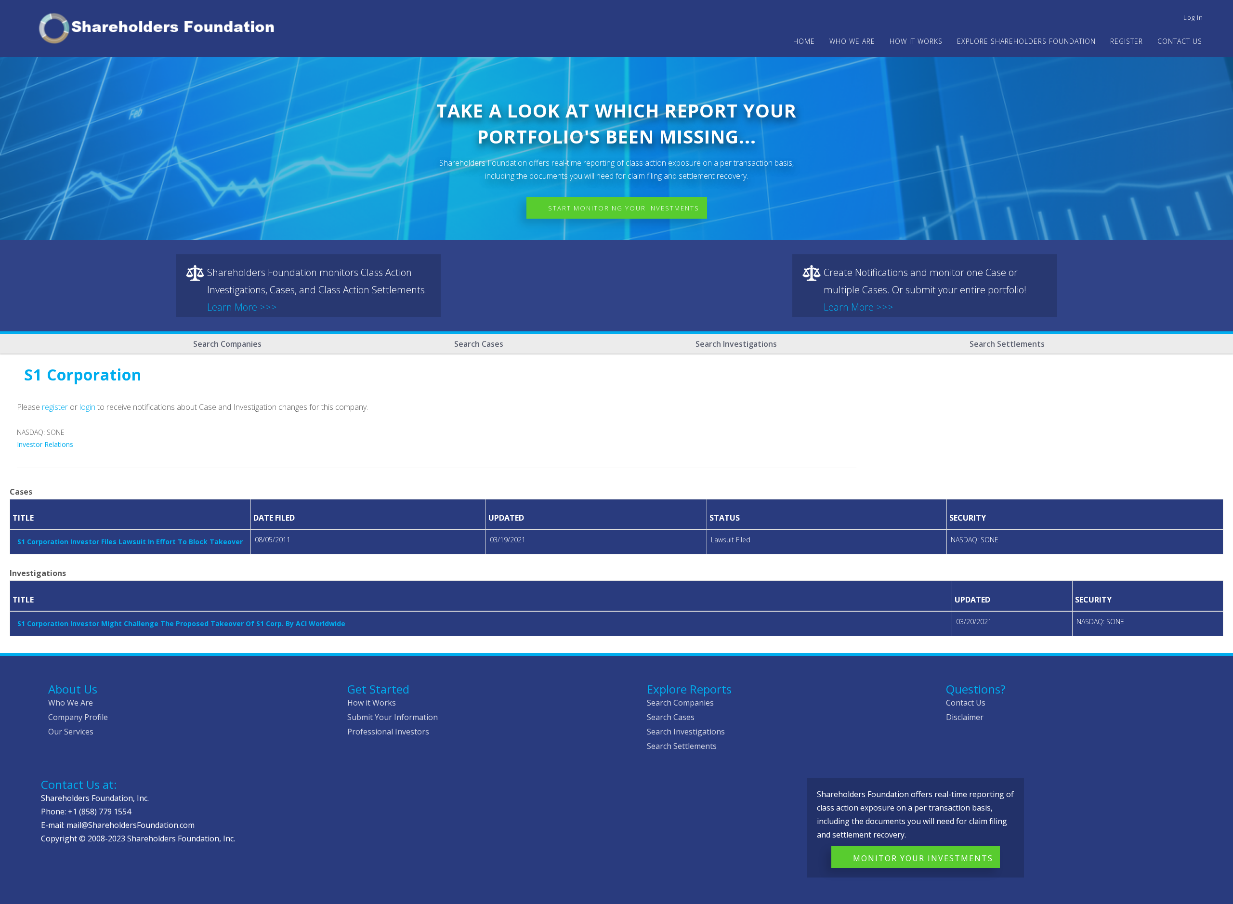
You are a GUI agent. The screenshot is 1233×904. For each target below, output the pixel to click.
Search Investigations (736, 344)
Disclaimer (965, 717)
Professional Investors (388, 731)
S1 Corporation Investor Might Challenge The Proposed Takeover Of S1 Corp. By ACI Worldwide (181, 623)
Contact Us (1179, 41)
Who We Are (70, 702)
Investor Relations (45, 444)
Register (1126, 41)
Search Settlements (1007, 344)
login (87, 407)
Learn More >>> (242, 307)
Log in (1193, 17)
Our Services (70, 731)
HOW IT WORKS (916, 41)
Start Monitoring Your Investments (623, 208)
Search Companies (227, 344)
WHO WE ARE (852, 41)
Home (804, 41)
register (55, 407)
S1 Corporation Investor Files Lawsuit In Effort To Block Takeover (130, 541)
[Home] (160, 26)
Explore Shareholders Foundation (1026, 41)
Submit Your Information (392, 717)
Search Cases (478, 344)
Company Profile (78, 717)
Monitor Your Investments (923, 858)
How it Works (371, 702)
